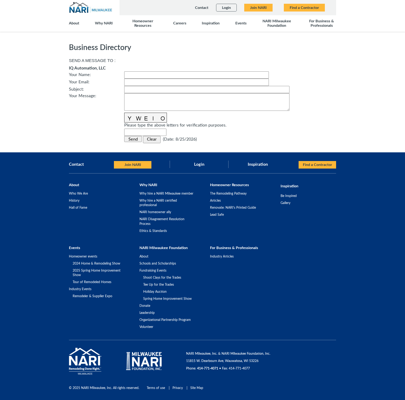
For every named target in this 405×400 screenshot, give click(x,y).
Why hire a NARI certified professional (158, 203)
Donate (144, 306)
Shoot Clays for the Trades (162, 277)
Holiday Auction (155, 291)
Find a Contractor (317, 165)
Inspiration (258, 164)
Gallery (285, 203)
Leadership (147, 313)
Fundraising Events (152, 270)
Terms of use (156, 388)
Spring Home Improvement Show (167, 298)
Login (199, 164)
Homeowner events (83, 256)
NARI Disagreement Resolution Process (161, 222)
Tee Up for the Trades (158, 284)
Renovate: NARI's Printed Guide (233, 207)
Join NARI (132, 165)
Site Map (196, 388)
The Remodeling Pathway (228, 193)
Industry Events (80, 289)
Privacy (177, 388)
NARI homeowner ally (155, 212)
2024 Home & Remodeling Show (96, 263)
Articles (215, 200)
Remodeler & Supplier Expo (92, 296)
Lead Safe (217, 214)
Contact (76, 164)
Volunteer (146, 327)
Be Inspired (289, 196)
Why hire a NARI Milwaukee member (166, 193)
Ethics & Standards (153, 231)
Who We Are (78, 193)
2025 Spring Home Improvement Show (96, 273)
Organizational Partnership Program (165, 320)
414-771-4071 (207, 368)
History (74, 200)
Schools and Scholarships (157, 263)
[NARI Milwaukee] (90, 7)
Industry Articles (222, 256)
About (143, 256)
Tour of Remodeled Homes (92, 282)
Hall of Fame (78, 207)
